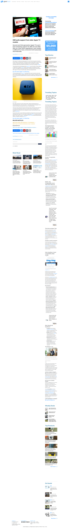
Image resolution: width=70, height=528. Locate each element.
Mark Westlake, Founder (53, 494)
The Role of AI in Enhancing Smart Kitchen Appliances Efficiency (53, 62)
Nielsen (39, 64)
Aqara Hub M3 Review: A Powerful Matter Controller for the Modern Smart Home (27, 173)
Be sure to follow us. (50, 400)
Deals (26, 1)
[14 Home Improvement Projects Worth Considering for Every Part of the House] (46, 70)
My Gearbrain (14, 1)
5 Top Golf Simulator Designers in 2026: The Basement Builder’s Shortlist (53, 74)
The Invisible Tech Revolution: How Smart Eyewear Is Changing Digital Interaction (53, 515)
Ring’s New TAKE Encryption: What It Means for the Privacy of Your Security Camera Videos (37, 171)
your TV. (25, 116)
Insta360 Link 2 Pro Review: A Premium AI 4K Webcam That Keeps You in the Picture (50, 433)
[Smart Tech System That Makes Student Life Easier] (46, 409)
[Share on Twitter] (21, 58)
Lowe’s (55, 333)
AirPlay (33, 114)
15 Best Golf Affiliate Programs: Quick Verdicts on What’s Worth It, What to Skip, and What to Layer (52, 420)
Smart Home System (51, 96)
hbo (18, 133)
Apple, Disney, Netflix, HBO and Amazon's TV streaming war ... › (24, 122)
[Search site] (68, 1)
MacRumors (17, 111)
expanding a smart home (50, 329)
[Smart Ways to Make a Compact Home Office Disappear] (47, 501)
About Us (37, 1)
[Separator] (30, 58)
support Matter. (54, 194)
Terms (46, 526)
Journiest (31, 522)
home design (36, 133)
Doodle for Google (48, 95)
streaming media (25, 133)
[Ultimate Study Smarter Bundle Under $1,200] (46, 412)
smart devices (55, 273)
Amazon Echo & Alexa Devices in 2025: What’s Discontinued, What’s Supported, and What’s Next (16, 173)
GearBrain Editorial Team (53, 487)
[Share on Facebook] (16, 58)
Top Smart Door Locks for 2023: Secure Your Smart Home (52, 58)
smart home (15, 133)
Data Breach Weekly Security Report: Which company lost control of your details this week (27, 162)
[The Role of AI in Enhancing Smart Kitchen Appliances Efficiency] (46, 62)
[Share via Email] (27, 58)
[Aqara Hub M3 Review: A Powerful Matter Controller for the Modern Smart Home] (27, 167)
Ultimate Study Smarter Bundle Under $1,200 (52, 412)
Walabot (53, 95)
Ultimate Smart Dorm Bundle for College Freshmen (52, 416)
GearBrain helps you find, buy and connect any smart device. (53, 489)
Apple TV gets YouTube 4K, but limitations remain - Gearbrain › (24, 123)
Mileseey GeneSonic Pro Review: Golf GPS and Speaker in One (51, 464)
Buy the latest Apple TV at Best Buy (21, 71)
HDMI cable (30, 115)
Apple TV (23, 73)
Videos (35, 1)
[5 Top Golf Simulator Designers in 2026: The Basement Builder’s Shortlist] (46, 74)
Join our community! (49, 30)
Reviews (22, 1)
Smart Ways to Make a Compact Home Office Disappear (53, 502)
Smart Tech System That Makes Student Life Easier (52, 408)
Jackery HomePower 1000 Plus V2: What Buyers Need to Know (53, 496)
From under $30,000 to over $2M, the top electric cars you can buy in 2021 (17, 162)
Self (23, 160)
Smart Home (14, 16)
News (32, 1)
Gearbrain (53, 512)
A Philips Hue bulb (47, 163)
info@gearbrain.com (15, 521)
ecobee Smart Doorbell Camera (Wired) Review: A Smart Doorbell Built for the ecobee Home (50, 449)
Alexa (50, 166)
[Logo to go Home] (6, 1)
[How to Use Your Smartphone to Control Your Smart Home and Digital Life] (46, 66)
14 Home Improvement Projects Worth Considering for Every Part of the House (53, 70)
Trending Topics (51, 92)
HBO (22, 67)
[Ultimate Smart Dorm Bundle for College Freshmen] (46, 416)
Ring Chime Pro (49, 99)
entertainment (31, 133)
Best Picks (18, 1)
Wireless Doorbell (50, 98)
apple (20, 133)
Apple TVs (28, 66)
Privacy (43, 526)
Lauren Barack (15, 54)
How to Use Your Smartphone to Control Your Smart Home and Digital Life (53, 66)
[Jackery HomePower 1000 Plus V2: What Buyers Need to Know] (47, 494)
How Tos (28, 1)
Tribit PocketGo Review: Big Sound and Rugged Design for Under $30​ (50, 457)
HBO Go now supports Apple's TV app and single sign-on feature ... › (25, 127)
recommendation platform (51, 22)
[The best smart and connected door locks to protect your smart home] (46, 58)
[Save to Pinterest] (24, 58)
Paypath (34, 522)
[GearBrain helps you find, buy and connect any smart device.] (47, 487)
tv (21, 133)
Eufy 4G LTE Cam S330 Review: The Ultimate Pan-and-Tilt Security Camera (37, 162)
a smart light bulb (54, 159)
